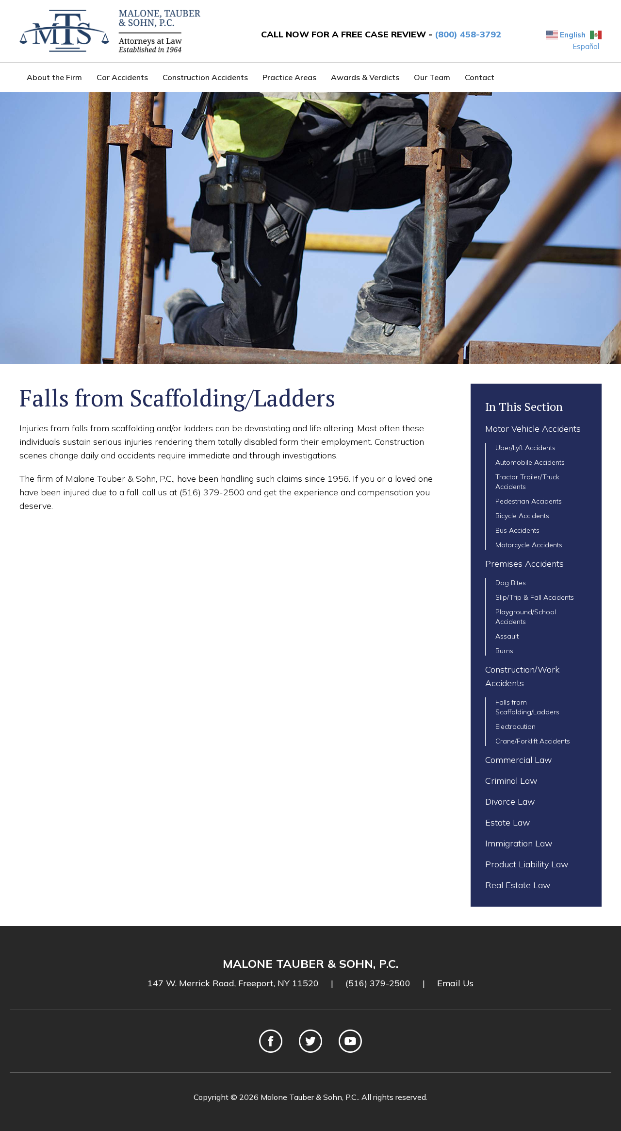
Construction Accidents (205, 77)
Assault (507, 636)
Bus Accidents (517, 530)
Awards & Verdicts (365, 77)
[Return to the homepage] (109, 31)
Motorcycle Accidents (528, 544)
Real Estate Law (518, 885)
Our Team (432, 77)
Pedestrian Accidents (528, 501)
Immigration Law (519, 843)
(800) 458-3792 (468, 34)
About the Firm (54, 77)
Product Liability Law (527, 864)
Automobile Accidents (530, 462)
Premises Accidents (524, 563)
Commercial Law (518, 759)
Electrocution (515, 726)
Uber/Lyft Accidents (525, 447)
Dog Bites (510, 582)
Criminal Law (511, 780)
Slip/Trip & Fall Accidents (534, 597)
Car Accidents (122, 77)
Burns (504, 650)
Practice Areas (289, 77)
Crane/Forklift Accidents (532, 741)
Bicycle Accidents (522, 515)
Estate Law (507, 822)
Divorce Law (510, 801)
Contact (479, 77)
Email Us (455, 983)
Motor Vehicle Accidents (533, 428)
